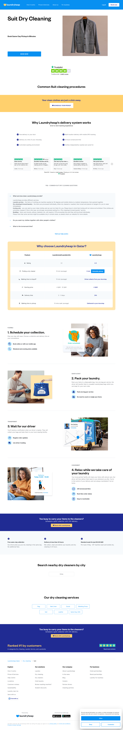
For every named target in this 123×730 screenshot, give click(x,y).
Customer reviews (13, 684)
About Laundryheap (69, 671)
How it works (31, 5)
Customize (111, 724)
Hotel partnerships (96, 671)
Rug (38, 606)
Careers (65, 681)
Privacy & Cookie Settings (14, 725)
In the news (66, 674)
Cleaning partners (68, 688)
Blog (64, 678)
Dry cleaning (27, 661)
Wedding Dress (83, 606)
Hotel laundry (39, 681)
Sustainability (12, 688)
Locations (11, 681)
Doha (61, 574)
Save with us (12, 694)
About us (55, 5)
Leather (60, 612)
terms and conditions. (65, 723)
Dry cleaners (39, 678)
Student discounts (41, 688)
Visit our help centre (61, 234)
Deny (90, 724)
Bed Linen (53, 606)
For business (66, 5)
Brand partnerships (96, 674)
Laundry (37, 671)
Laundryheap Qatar (14, 661)
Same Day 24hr (75, 612)
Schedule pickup (97, 271)
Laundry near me (13, 691)
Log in (104, 5)
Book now (114, 5)
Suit (46, 612)
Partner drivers (67, 684)
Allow (100, 718)
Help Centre (11, 678)
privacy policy (53, 723)
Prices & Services (43, 5)
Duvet (68, 606)
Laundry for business (96, 678)
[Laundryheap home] (12, 5)
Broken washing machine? (43, 684)
